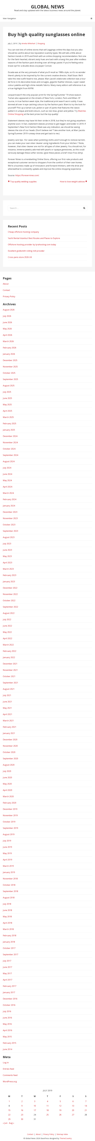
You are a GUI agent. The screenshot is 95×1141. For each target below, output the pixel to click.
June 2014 (7, 1049)
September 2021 (10, 682)
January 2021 (9, 733)
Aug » (11, 1123)
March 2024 (8, 493)
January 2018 (9, 941)
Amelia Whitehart (28, 43)
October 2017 (9, 948)
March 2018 (8, 929)
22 (9, 1114)
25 (47, 1114)
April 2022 (7, 638)
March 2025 (8, 417)
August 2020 (8, 764)
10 (35, 1105)
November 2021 (10, 670)
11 (47, 1105)
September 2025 (10, 379)
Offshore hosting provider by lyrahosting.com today (32, 244)
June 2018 (7, 910)
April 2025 (7, 411)
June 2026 (7, 322)
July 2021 (7, 695)
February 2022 (9, 651)
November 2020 (10, 746)
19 (60, 1110)
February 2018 (9, 935)
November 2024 (10, 442)
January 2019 (9, 872)
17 (35, 1110)
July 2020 (7, 771)
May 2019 (7, 853)
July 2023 (7, 543)
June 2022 (7, 625)
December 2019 (10, 809)
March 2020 (8, 796)
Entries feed (8, 1069)
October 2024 (9, 448)
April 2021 (7, 714)
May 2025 (7, 404)
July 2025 (7, 392)
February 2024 (9, 499)
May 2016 (7, 1024)
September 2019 (10, 828)
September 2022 (10, 606)
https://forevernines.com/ (27, 175)
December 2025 (10, 360)
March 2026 (8, 341)
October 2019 (9, 821)
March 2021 (8, 720)
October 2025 (9, 373)
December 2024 (10, 436)
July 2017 (7, 960)
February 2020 (9, 802)
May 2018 (7, 916)
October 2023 (9, 524)
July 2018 (7, 904)
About (6, 283)
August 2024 (8, 461)
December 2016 (10, 998)
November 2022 (10, 594)
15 (9, 1110)
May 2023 (7, 556)
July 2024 (7, 467)
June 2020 (7, 777)
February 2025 (9, 423)
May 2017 (7, 973)
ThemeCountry (66, 1138)
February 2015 (9, 1043)
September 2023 (10, 531)
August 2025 (8, 385)
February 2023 (9, 575)
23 (22, 1114)
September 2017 (10, 954)
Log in (6, 1062)
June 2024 (7, 474)
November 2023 (10, 518)
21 (86, 1110)
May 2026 (7, 328)
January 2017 (9, 992)
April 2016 (7, 1030)
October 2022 (9, 600)
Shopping (41, 43)
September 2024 (10, 455)
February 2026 (9, 347)
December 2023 (10, 512)
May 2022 (7, 632)
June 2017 (7, 967)
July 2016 (7, 1011)
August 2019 (8, 834)
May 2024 (7, 480)
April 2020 (7, 790)
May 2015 (7, 1036)
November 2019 (10, 815)
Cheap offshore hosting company (23, 232)
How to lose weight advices (72, 181)
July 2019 (7, 840)
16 (22, 1110)
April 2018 (7, 923)
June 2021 (7, 701)
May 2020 (7, 783)
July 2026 (7, 316)
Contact (6, 290)
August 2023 (8, 537)
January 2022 (9, 657)
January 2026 (9, 354)
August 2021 (8, 689)
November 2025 (10, 366)
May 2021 (7, 708)
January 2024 (9, 505)
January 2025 (9, 429)
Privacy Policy (9, 296)
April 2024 (7, 486)
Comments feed (10, 1075)
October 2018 (9, 885)
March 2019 (8, 866)
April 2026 (7, 335)
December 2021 (10, 663)
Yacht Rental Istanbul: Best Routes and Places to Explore (34, 238)
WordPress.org (10, 1081)
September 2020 (10, 758)
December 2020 (10, 739)
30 (22, 1119)
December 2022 (10, 587)
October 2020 (9, 752)
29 (9, 1119)
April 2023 (7, 562)
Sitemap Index (62, 1134)
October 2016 (9, 1005)
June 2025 (7, 398)
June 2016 (7, 1017)
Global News (47, 6)
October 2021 (9, 676)
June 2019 (7, 847)
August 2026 (8, 309)
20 (73, 1110)
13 (73, 1105)
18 (47, 1110)
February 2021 (9, 727)
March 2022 (8, 644)
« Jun (5, 1123)
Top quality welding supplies (23, 181)
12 (60, 1105)
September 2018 (10, 891)
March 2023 (8, 569)
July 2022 (7, 619)
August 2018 (8, 897)
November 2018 (10, 878)
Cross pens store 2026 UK (20, 257)
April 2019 (7, 859)
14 (86, 1105)
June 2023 (7, 550)
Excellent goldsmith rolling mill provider (26, 250)
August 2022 (8, 613)
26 (60, 1114)
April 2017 (7, 979)
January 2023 (9, 581)
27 (73, 1114)
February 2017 (9, 986)
